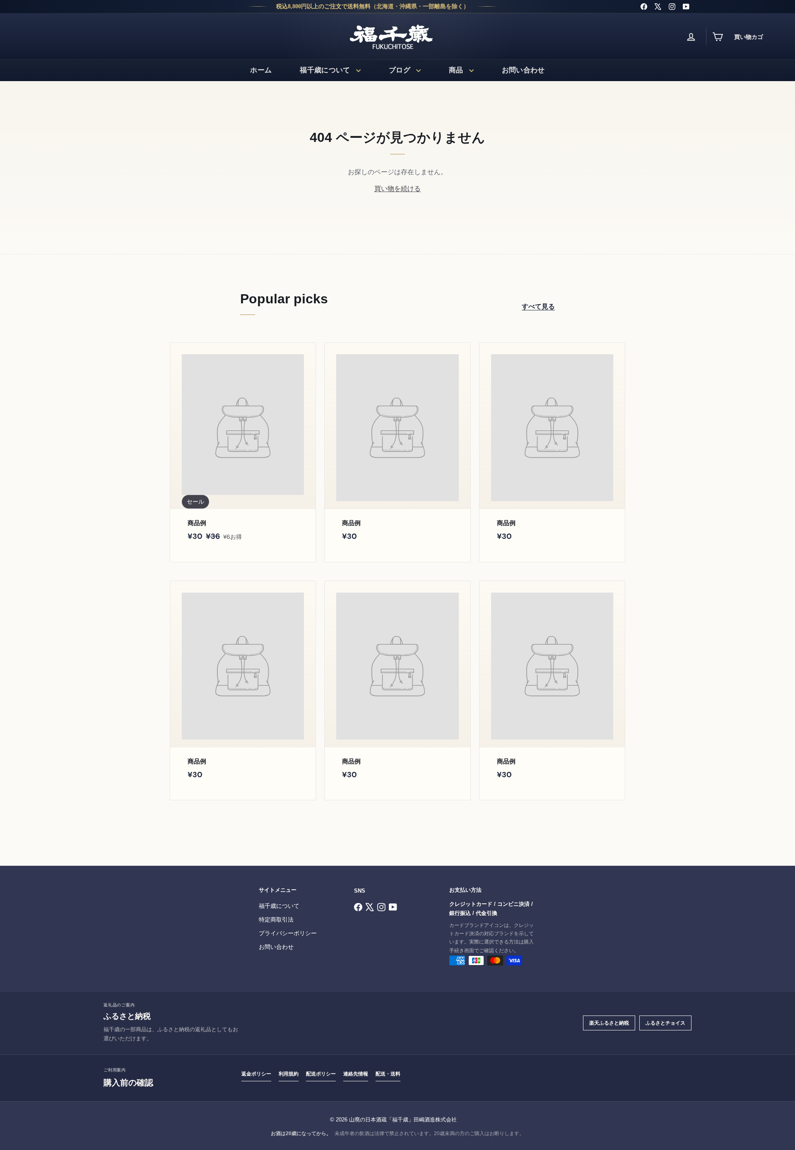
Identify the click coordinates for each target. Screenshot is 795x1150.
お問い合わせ (523, 70)
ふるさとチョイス (665, 1023)
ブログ (399, 70)
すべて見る (538, 306)
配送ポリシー (321, 1074)
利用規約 (289, 1074)
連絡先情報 (355, 1074)
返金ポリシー (256, 1074)
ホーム (261, 70)
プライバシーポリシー (288, 933)
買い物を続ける (397, 188)
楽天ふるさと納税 (609, 1023)
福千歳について (325, 70)
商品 (456, 70)
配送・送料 (388, 1074)
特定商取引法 (276, 920)
